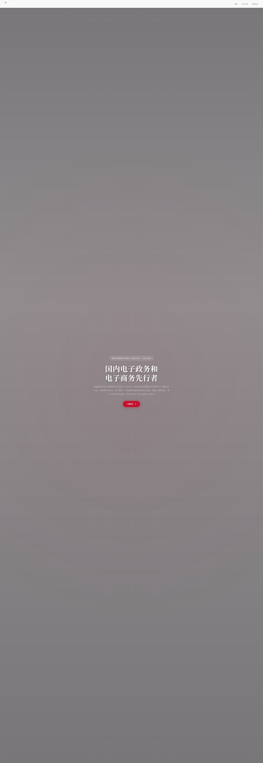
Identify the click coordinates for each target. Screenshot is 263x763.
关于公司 (245, 4)
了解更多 (130, 404)
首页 (236, 4)
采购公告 (255, 4)
